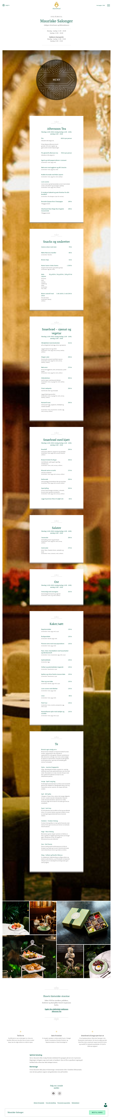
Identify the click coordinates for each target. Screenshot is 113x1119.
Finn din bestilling (51, 1103)
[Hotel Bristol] (56, 5)
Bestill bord (97, 1112)
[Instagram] (59, 1093)
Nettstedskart (75, 1103)
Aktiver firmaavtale (39, 1103)
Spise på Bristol (56, 16)
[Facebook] (53, 1093)
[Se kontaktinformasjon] (105, 1104)
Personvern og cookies (63, 1103)
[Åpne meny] (109, 5)
